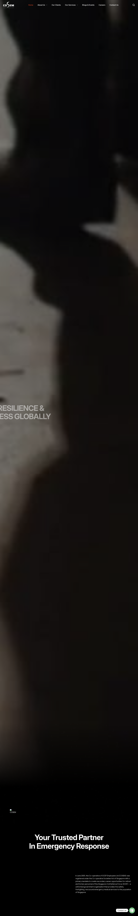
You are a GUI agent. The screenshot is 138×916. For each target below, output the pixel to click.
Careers (102, 5)
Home (30, 5)
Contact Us (114, 5)
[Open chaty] (132, 910)
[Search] (134, 5)
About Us (41, 5)
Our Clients (56, 5)
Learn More (84, 899)
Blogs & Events (88, 5)
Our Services (70, 5)
